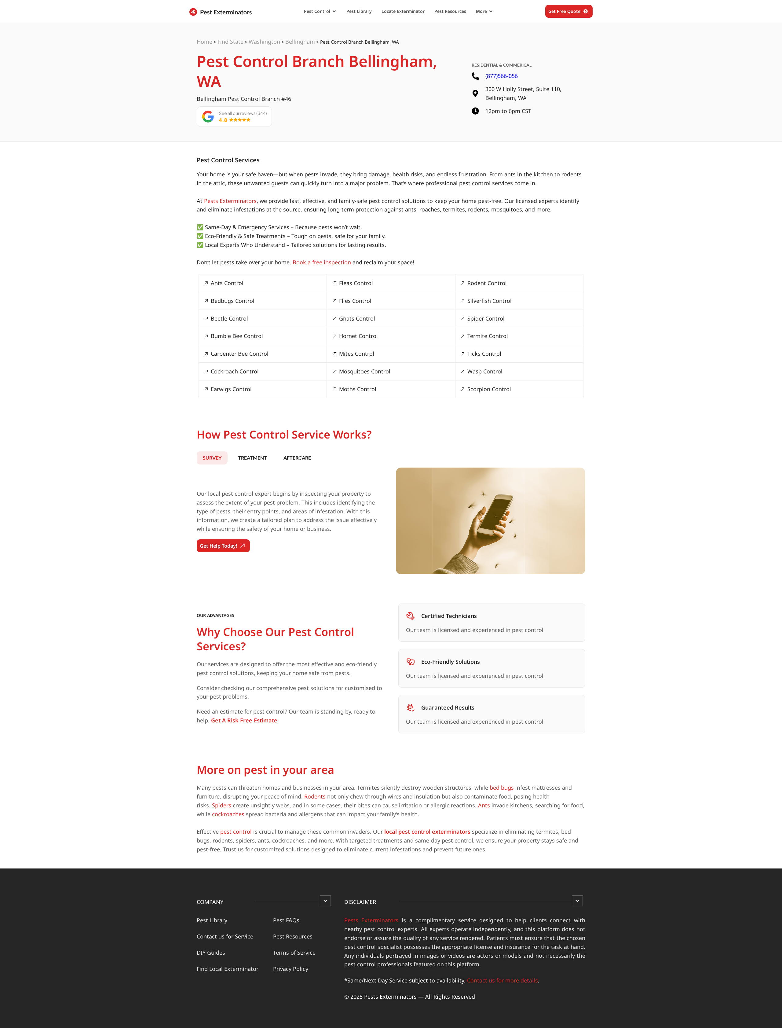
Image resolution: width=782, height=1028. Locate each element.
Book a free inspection (322, 262)
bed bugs (502, 787)
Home (204, 41)
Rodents (315, 796)
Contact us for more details (502, 980)
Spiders (221, 805)
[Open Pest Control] (334, 11)
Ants (484, 805)
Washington (264, 41)
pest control (236, 831)
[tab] (212, 457)
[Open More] (490, 11)
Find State (230, 41)
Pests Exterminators (230, 200)
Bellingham (300, 41)
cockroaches (228, 814)
